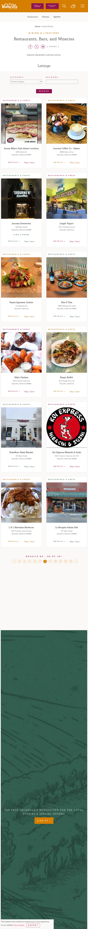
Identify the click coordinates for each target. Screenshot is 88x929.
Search (44, 91)
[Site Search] (64, 6)
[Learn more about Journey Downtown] (21, 198)
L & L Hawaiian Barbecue (21, 527)
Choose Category (17, 82)
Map (26, 162)
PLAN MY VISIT (52, 6)
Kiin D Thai (66, 302)
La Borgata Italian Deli (66, 527)
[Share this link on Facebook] (30, 47)
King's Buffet (66, 377)
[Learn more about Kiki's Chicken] (21, 352)
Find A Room (21, 235)
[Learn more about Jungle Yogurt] (66, 198)
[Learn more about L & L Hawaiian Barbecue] (21, 502)
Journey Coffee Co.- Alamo (66, 148)
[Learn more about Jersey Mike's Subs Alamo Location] (21, 123)
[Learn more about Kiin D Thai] (66, 277)
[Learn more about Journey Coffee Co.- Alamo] (66, 123)
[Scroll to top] (79, 923)
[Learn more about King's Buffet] (66, 352)
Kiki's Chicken (21, 377)
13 (71, 561)
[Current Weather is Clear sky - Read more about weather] (73, 6)
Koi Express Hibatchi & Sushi (66, 452)
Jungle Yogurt (67, 223)
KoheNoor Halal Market (21, 452)
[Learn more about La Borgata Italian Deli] (66, 502)
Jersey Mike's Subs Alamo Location (21, 148)
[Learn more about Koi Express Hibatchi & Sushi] (66, 427)
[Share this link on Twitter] (36, 47)
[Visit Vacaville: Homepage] (9, 6)
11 (60, 561)
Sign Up (43, 821)
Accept (33, 925)
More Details (19, 925)
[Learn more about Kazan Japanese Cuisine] (21, 277)
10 (55, 561)
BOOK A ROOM (37, 6)
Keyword (52, 77)
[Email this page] (43, 47)
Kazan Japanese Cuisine (21, 302)
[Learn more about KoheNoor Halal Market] (21, 427)
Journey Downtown (21, 223)
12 (66, 561)
